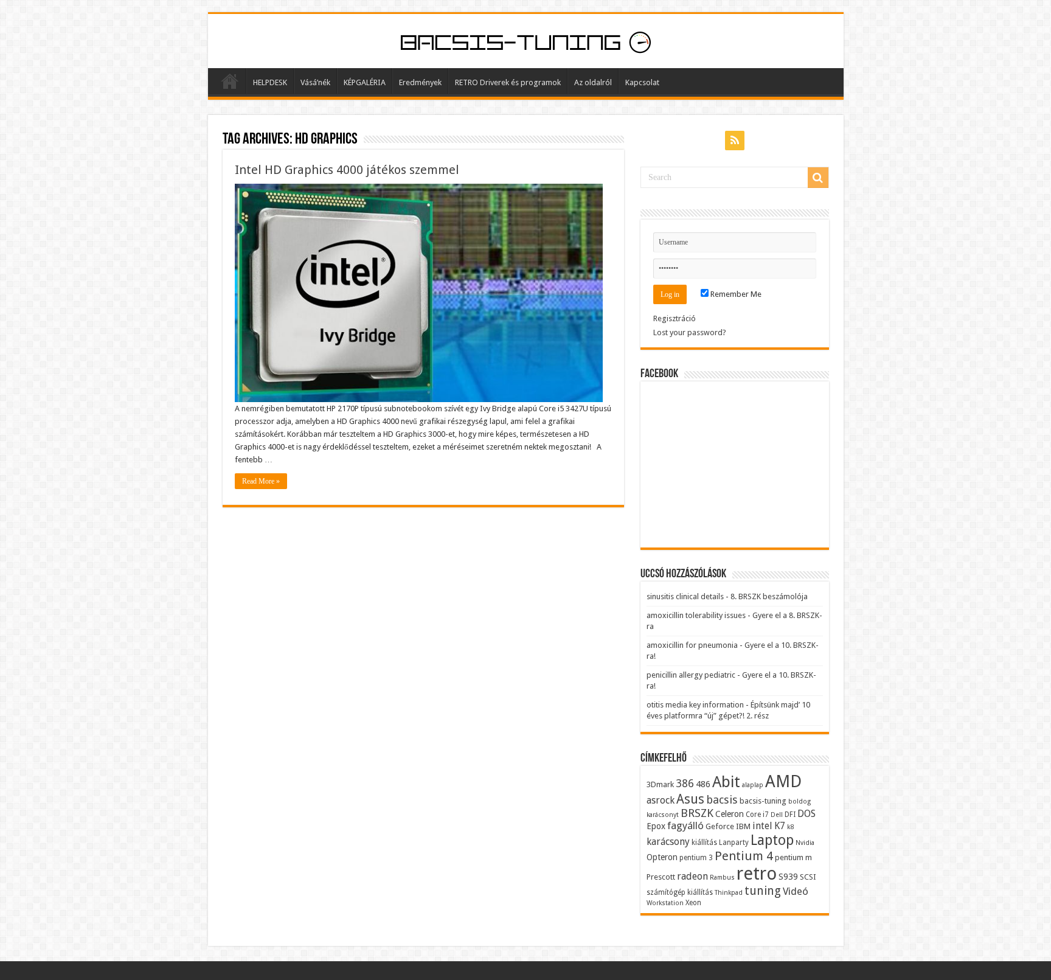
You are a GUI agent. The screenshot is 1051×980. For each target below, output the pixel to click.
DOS (806, 813)
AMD (783, 781)
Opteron (662, 857)
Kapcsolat (642, 82)
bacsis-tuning (763, 800)
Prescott (661, 876)
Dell (777, 815)
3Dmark (660, 784)
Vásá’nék (315, 82)
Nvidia (805, 843)
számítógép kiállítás (680, 892)
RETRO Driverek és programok (508, 82)
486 (703, 784)
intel (762, 826)
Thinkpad (729, 893)
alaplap (752, 785)
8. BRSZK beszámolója (769, 596)
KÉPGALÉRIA (365, 82)
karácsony (668, 841)
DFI (790, 814)
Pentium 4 (744, 856)
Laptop (772, 840)
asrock (661, 800)
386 (685, 783)
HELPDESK (270, 82)
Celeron (729, 814)
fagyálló (685, 825)
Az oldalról (593, 82)
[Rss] (734, 140)
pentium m (793, 857)
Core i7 (757, 814)
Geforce (720, 826)
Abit (726, 782)
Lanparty (734, 842)
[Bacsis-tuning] (526, 40)
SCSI (808, 876)
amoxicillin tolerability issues (696, 615)
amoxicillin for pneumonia (692, 645)
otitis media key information (695, 704)
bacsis (722, 799)
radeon (692, 876)
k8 (790, 827)
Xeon (693, 902)
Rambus (722, 877)
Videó (795, 891)
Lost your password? (689, 332)
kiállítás (704, 842)
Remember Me (735, 294)
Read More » (261, 481)
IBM (743, 826)
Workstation (665, 903)
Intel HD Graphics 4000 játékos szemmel (347, 169)
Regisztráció (674, 318)
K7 (779, 826)
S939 (788, 876)
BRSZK (697, 813)
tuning (762, 891)
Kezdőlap (230, 81)
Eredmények (420, 82)
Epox (656, 826)
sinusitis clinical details (685, 596)
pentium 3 (696, 857)
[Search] (818, 177)
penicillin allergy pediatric (691, 674)
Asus (690, 799)
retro (757, 873)
